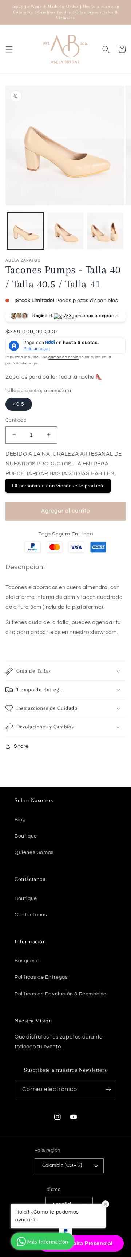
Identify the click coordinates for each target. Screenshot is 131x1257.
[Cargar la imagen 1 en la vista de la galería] (25, 231)
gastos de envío (63, 357)
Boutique (26, 836)
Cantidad (16, 420)
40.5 (18, 404)
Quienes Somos (34, 852)
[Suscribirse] (108, 1089)
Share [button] (21, 746)
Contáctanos (31, 914)
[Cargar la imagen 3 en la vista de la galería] (105, 231)
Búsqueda (27, 960)
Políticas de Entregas (41, 977)
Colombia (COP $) (62, 1165)
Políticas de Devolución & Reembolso (61, 994)
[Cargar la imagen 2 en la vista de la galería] (65, 231)
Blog (20, 819)
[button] (9, 49)
